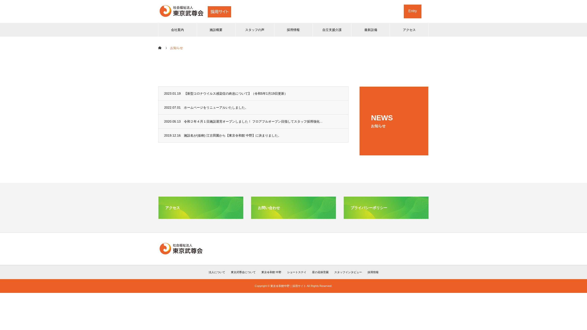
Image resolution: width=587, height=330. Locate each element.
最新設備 (370, 30)
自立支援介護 (332, 30)
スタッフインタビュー (348, 272)
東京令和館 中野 (271, 272)
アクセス (409, 30)
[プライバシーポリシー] (386, 217)
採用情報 (293, 30)
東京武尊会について (243, 272)
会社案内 (177, 30)
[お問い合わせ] (293, 217)
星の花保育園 (320, 272)
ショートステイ (296, 272)
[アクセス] (200, 217)
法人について (217, 272)
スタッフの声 (254, 30)
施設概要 (216, 30)
